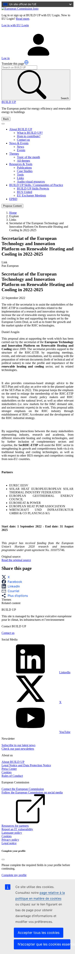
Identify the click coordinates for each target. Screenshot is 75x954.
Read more (22, 18)
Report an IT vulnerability (17, 829)
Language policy (12, 832)
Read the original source (16, 560)
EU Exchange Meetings (31, 195)
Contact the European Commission (23, 789)
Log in (6, 58)
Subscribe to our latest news (18, 745)
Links (20, 178)
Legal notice (9, 843)
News (20, 146)
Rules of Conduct (12, 775)
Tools (20, 174)
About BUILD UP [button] (20, 129)
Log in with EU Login (15, 25)
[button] (26, 62)
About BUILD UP (13, 761)
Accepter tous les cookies (38, 933)
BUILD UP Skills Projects (33, 188)
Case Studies (24, 171)
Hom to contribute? (28, 136)
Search (65, 98)
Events (21, 150)
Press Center (9, 768)
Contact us (23, 139)
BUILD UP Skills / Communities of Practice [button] (36, 185)
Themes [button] (14, 153)
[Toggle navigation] (3, 123)
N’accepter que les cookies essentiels (44, 944)
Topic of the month (28, 157)
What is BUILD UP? (30, 132)
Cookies (7, 772)
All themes (23, 160)
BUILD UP (9, 102)
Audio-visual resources (31, 181)
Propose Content (12, 205)
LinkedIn (64, 672)
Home (13, 212)
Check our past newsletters (18, 748)
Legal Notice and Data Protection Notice (26, 765)
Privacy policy (10, 839)
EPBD (13, 199)
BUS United (24, 192)
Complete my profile (14, 875)
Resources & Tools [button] (20, 164)
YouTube (64, 732)
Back (6, 119)
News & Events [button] (18, 143)
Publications (24, 167)
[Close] (3, 859)
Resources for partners (15, 825)
